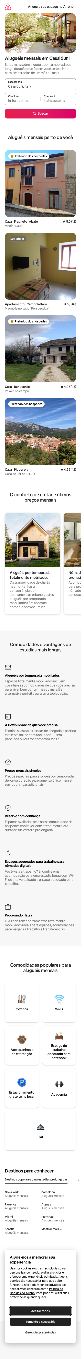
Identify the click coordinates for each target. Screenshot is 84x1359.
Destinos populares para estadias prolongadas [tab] (36, 1179)
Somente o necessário (40, 1322)
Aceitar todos (40, 1311)
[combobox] (40, 86)
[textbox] (22, 100)
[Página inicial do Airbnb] (8, 6)
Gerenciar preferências (40, 1332)
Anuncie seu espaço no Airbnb (51, 7)
